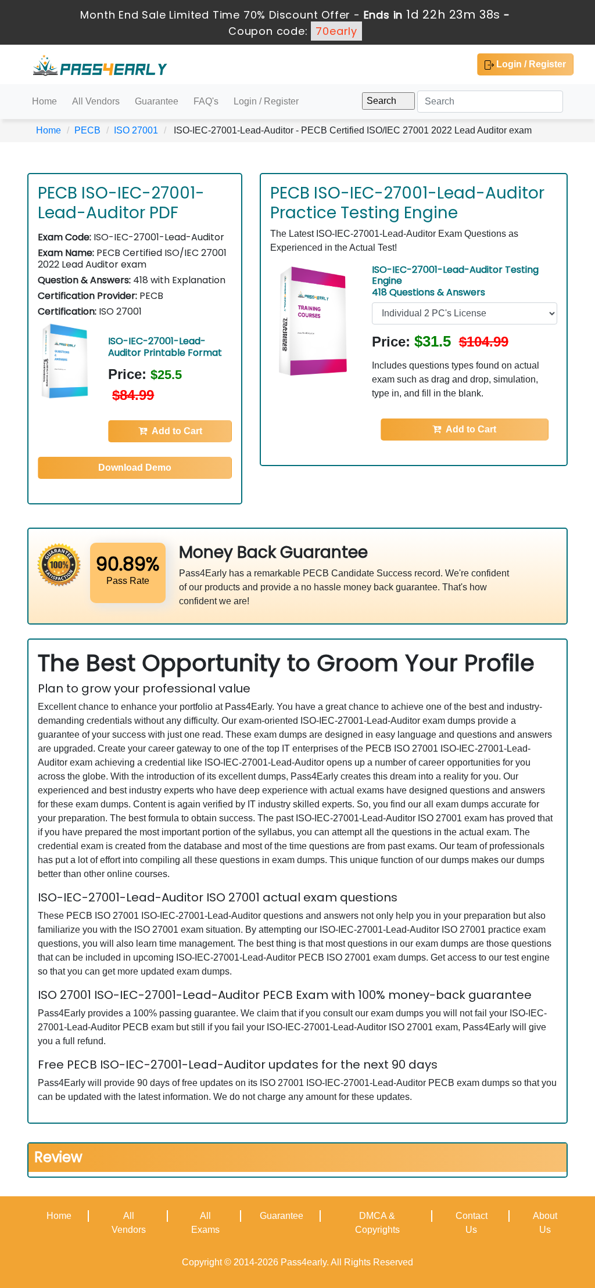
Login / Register (530, 64)
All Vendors (96, 101)
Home (44, 101)
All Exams (205, 1223)
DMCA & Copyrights (377, 1223)
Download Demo (134, 467)
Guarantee (156, 101)
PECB (87, 130)
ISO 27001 (136, 130)
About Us (545, 1223)
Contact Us (472, 1223)
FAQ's (205, 101)
